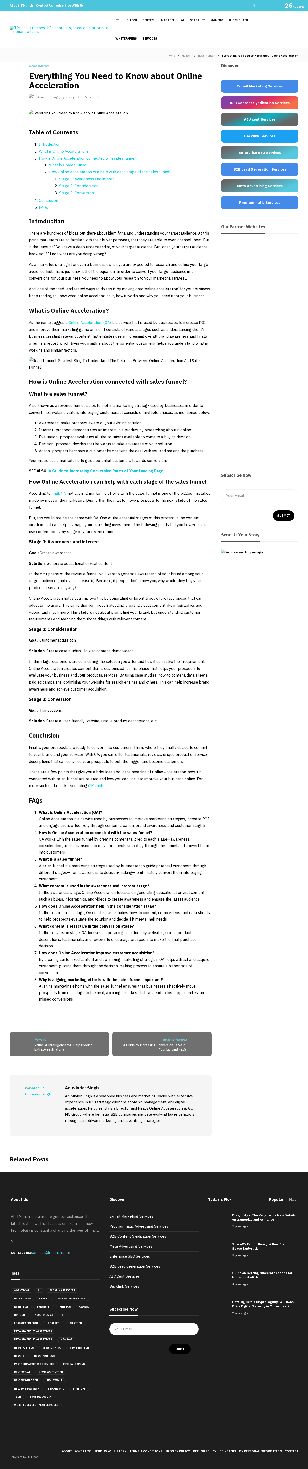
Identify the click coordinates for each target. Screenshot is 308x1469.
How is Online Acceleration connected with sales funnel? (88, 158)
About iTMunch (21, 5)
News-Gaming (51, 1347)
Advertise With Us (70, 5)
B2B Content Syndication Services (137, 1236)
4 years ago (240, 1284)
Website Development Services (36, 1405)
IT (117, 20)
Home (171, 55)
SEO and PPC (56, 1388)
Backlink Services (62, 1290)
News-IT (20, 1355)
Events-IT (44, 1306)
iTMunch (95, 785)
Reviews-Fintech (51, 1372)
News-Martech (206, 55)
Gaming (217, 20)
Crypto (44, 1298)
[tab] (276, 1201)
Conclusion (48, 200)
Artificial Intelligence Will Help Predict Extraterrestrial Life (63, 1047)
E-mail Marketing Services (131, 1216)
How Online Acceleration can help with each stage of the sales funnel (109, 172)
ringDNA (58, 493)
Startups (197, 20)
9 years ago (240, 1255)
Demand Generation (71, 1298)
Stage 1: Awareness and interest (87, 179)
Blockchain (238, 20)
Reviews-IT (54, 1380)
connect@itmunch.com (50, 1252)
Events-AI (21, 1306)
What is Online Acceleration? (63, 151)
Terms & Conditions (145, 1451)
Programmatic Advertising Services (138, 1226)
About (67, 1451)
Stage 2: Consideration (78, 186)
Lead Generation (26, 1323)
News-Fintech (24, 1347)
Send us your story (110, 1451)
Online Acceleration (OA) (90, 322)
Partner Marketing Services (34, 1364)
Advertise (83, 1451)
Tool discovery (40, 1396)
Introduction (49, 144)
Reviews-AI (22, 1372)
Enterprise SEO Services (129, 1256)
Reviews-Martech (175, 1039)
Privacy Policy (177, 1451)
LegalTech (53, 1323)
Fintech (149, 20)
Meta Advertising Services (33, 1331)
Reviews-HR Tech (26, 1380)
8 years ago (68, 97)
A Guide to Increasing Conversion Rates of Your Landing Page (106, 470)
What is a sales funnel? (69, 165)
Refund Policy (205, 1451)
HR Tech (130, 20)
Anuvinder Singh (48, 97)
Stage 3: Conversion (76, 193)
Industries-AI (43, 1315)
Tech (17, 1396)
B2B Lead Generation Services (134, 1266)
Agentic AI (21, 1290)
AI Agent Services (124, 1276)
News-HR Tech (79, 1347)
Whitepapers (126, 38)
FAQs (43, 207)
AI (182, 20)
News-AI (40, 1039)
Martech (168, 20)
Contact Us (44, 5)
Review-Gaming (74, 1364)
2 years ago (240, 1226)
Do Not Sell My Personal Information (250, 1451)
